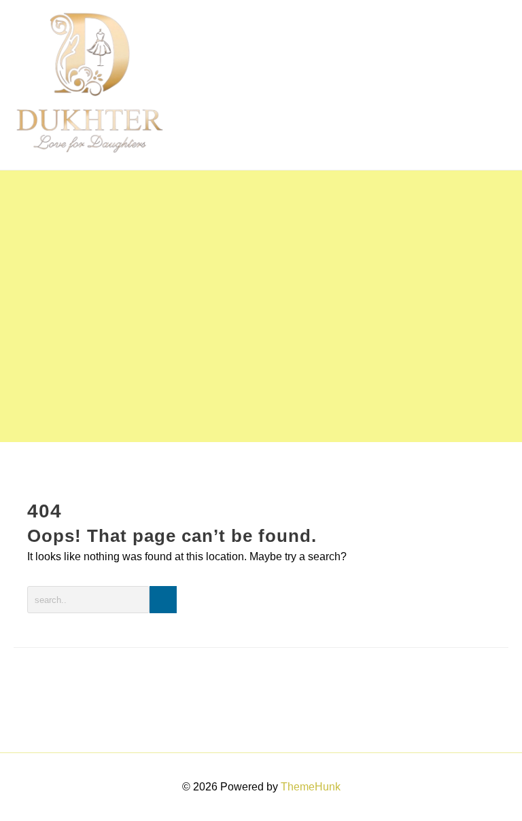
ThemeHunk (311, 786)
